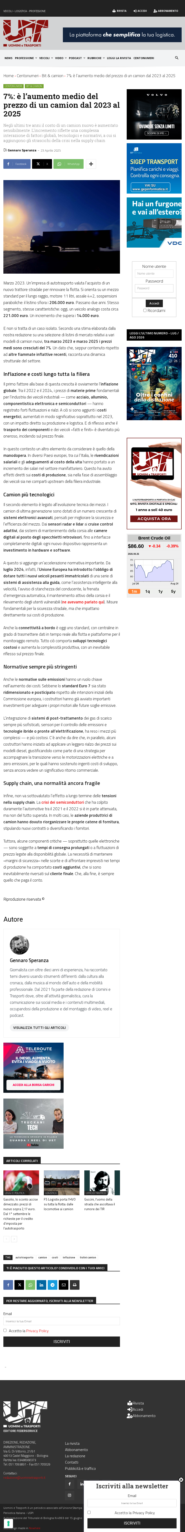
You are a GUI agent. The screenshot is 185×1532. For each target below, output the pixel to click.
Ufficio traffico (96, 1193)
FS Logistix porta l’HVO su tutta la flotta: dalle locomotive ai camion (60, 1204)
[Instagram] (69, 1495)
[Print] (74, 1285)
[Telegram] (52, 1285)
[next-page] (14, 1239)
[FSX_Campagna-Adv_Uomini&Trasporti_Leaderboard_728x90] (122, 40)
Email (7, 1313)
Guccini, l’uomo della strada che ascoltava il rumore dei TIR (99, 1204)
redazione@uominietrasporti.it (24, 1477)
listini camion (88, 1257)
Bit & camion (52, 76)
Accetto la (29, 1331)
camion (42, 1257)
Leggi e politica (14, 1193)
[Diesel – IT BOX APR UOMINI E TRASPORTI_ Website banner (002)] (33, 1091)
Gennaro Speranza (22, 150)
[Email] (63, 1285)
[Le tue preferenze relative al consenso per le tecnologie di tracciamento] (8, 1523)
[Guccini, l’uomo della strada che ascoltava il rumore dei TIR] (102, 1182)
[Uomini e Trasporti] (33, 33)
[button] (177, 58)
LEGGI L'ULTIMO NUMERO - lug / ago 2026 (154, 335)
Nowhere (34, 1528)
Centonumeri (28, 76)
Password (154, 281)
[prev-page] (6, 1239)
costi (55, 1257)
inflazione (69, 1257)
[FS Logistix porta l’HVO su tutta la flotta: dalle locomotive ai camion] (61, 1182)
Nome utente (154, 266)
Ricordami (156, 310)
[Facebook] (8, 1285)
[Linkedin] (41, 1285)
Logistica (51, 1193)
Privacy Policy (37, 1331)
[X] (19, 1285)
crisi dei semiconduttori (62, 802)
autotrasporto (24, 1257)
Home (8, 76)
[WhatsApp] (30, 1285)
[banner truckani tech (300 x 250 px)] (33, 1147)
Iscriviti (61, 1341)
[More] (91, 164)
